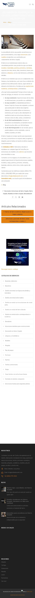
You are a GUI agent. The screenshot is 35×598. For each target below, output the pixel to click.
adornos (21, 152)
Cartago (3, 565)
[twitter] (16, 197)
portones (22, 68)
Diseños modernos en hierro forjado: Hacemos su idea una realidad (18, 501)
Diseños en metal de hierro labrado (15, 310)
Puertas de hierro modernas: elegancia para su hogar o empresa (18, 213)
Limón (3, 575)
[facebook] (12, 197)
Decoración (7, 191)
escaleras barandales (7, 68)
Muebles (7, 341)
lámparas (10, 73)
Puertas (7, 360)
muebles (3, 57)
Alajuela (3, 562)
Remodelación (28, 194)
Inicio (4, 22)
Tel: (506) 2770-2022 (10, 476)
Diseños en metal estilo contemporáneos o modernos (17, 315)
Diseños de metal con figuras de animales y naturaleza (17, 292)
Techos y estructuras (11, 365)
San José (3, 581)
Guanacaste (4, 568)
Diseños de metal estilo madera (14, 298)
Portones (8, 355)
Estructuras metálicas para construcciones (17, 326)
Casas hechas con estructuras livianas (16, 374)
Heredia (3, 572)
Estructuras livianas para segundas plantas (17, 384)
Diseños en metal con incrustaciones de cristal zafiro (18, 304)
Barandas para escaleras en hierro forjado (19, 514)
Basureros (8, 286)
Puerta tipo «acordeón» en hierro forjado (19, 489)
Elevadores (8, 322)
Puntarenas (4, 578)
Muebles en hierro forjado (15, 194)
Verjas (7, 369)
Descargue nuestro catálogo (9, 269)
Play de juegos (9, 350)
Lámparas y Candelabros (12, 336)
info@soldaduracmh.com (15, 176)
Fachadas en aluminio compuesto (14, 379)
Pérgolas (7, 346)
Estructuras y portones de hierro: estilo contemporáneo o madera (17, 220)
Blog (9, 22)
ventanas (29, 68)
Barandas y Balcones (11, 281)
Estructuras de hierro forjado (20, 191)
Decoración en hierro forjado (13, 331)
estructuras (24, 55)
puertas (16, 68)
